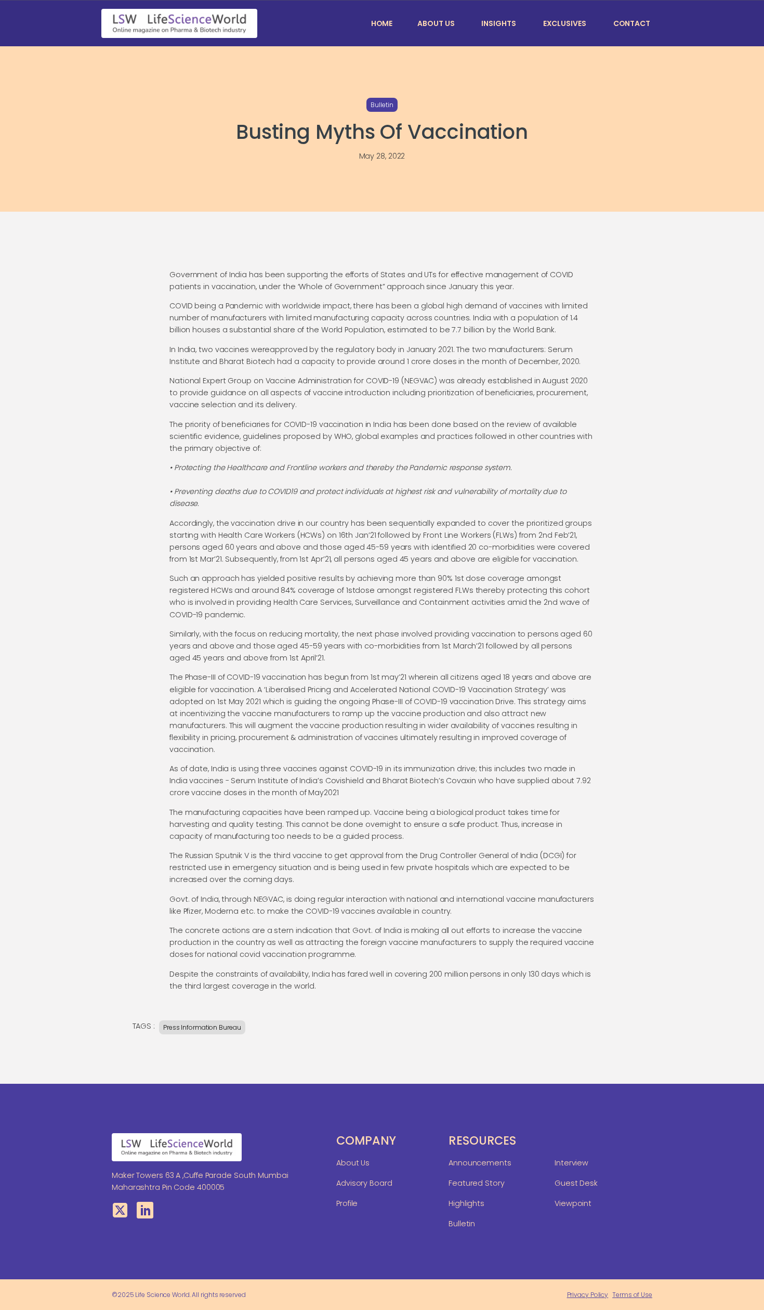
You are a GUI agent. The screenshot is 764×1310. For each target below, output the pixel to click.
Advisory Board (364, 1183)
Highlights (466, 1203)
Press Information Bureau (202, 1027)
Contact (631, 23)
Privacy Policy (588, 1294)
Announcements (480, 1163)
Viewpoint (573, 1203)
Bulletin (382, 104)
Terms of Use (632, 1294)
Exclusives (564, 23)
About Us (435, 23)
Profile (347, 1203)
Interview (571, 1163)
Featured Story (477, 1183)
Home (382, 23)
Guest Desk (576, 1183)
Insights (498, 23)
